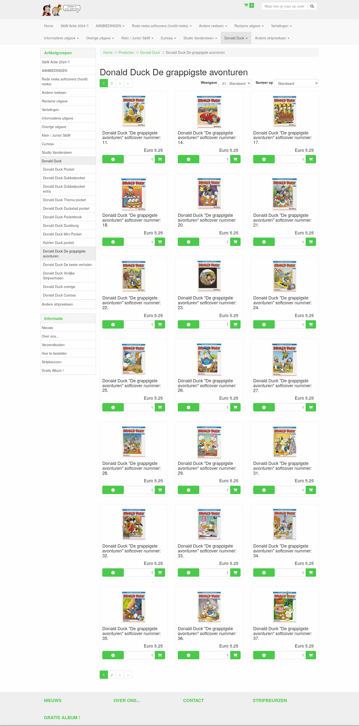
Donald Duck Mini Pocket (62, 233)
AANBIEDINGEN (54, 70)
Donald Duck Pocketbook (62, 216)
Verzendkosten (53, 344)
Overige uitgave (54, 126)
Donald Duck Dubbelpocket (64, 177)
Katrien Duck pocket (58, 242)
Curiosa (48, 143)
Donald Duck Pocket (58, 169)
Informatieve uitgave (57, 118)
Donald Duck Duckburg (61, 225)
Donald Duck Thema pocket (64, 199)
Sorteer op (264, 82)
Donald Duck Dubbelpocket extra (64, 189)
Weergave (209, 82)
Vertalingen (50, 109)
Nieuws (47, 327)
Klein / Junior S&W (56, 135)
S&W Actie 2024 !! (56, 61)
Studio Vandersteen (57, 152)
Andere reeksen (54, 92)
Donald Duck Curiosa (59, 295)
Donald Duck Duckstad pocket (66, 208)
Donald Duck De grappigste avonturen (64, 253)
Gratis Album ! (53, 370)
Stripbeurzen (52, 361)
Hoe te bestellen (54, 353)
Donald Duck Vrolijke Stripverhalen (59, 275)
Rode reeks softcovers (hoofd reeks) (64, 81)
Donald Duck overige (59, 286)
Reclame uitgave (55, 101)
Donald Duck (52, 160)
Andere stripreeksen (57, 304)
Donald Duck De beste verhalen (67, 264)
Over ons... (50, 336)
